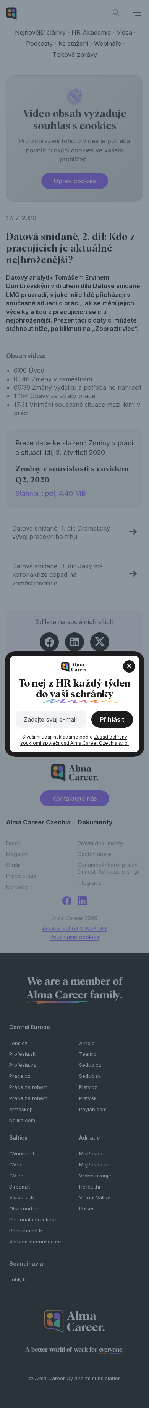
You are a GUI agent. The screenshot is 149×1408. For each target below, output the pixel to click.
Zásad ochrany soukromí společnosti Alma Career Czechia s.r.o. (74, 740)
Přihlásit (112, 719)
